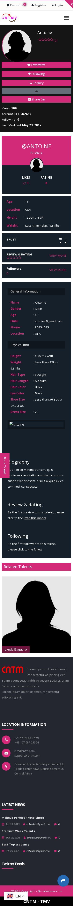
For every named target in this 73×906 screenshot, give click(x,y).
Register (40, 5)
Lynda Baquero (16, 649)
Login (58, 5)
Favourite (17, 5)
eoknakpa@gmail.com (38, 824)
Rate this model (35, 518)
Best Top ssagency (15, 844)
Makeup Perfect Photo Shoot (23, 817)
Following (38, 74)
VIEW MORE (57, 255)
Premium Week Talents (18, 831)
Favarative (38, 65)
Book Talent (5, 465)
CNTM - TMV (36, 901)
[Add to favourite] (67, 649)
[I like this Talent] (36, 91)
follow (38, 549)
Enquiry (38, 83)
